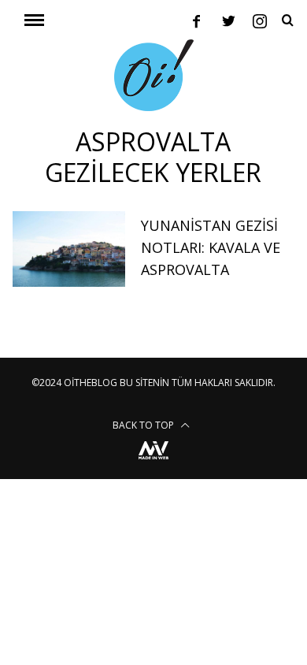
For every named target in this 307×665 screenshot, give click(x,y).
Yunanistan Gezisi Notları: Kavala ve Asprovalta (210, 247)
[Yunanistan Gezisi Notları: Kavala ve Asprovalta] (69, 249)
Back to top (144, 425)
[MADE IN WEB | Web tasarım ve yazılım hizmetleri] (153, 461)
